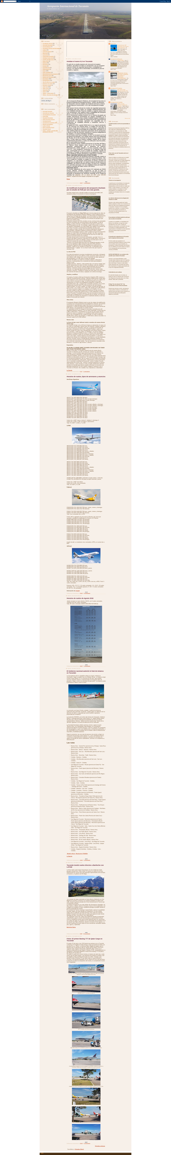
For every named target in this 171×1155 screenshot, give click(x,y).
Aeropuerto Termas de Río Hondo (51, 48)
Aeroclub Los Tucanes (48, 113)
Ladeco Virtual (46, 125)
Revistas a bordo (47, 85)
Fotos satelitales (47, 72)
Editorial (45, 62)
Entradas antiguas (100, 1146)
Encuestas (45, 64)
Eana (68, 179)
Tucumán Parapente (48, 117)
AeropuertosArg (47, 121)
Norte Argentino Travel (48, 127)
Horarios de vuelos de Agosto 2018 (80, 598)
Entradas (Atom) (79, 1149)
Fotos (44, 70)
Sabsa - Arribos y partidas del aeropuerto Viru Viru (50, 131)
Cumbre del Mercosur (48, 59)
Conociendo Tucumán (48, 56)
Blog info (45, 53)
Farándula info (46, 67)
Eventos (45, 66)
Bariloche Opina (71, 927)
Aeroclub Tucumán (47, 45)
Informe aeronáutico (48, 124)
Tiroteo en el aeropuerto (115, 180)
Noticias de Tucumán (48, 77)
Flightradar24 (46, 69)
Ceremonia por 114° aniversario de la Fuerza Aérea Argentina (123, 46)
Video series (46, 88)
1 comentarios (87, 182)
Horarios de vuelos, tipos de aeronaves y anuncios (86, 376)
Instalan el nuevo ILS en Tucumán (79, 61)
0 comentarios (87, 593)
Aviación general (47, 51)
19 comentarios (86, 933)
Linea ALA (113, 43)
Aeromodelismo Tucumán (49, 114)
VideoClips (45, 90)
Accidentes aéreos (47, 43)
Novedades (45, 78)
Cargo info (45, 54)
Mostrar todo (127, 118)
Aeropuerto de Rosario (116, 59)
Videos (44, 91)
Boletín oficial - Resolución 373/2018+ (77, 853)
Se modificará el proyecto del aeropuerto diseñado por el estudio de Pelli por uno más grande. (86, 189)
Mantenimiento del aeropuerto (50, 74)
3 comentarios (87, 1143)
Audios (44, 50)
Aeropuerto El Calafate (116, 88)
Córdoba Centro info (48, 58)
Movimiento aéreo (47, 75)
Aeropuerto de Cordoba (116, 102)
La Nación (69, 856)
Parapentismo (46, 80)
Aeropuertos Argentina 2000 (50, 122)
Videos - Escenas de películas (50, 94)
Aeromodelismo (47, 46)
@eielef (77, 590)
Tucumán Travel (47, 129)
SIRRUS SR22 (120, 60)
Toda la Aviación (115, 71)
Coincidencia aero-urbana (115, 272)
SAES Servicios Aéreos (49, 119)
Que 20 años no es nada (49, 82)
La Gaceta (69, 370)
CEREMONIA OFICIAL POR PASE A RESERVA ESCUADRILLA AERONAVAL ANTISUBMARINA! (122, 76)
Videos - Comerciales (48, 93)
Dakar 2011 (45, 61)
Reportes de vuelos (48, 83)
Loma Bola (45, 116)
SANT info (45, 86)
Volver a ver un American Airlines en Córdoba (122, 105)
